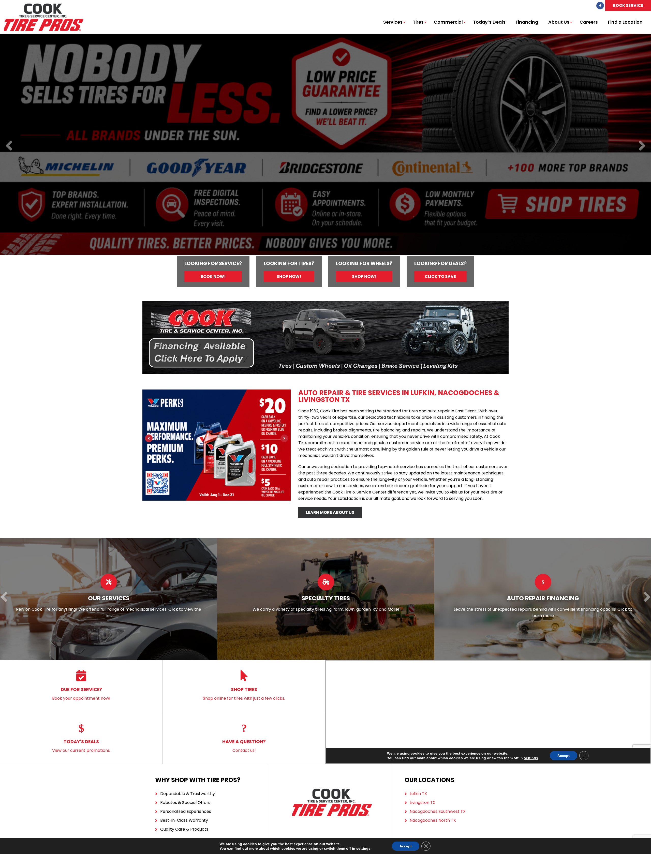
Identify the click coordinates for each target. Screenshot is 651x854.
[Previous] (9, 146)
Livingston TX (422, 802)
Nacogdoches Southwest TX (438, 811)
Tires (418, 22)
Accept (406, 846)
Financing (527, 22)
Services (393, 22)
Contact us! (244, 745)
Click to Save (440, 276)
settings (363, 848)
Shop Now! (289, 276)
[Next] (642, 146)
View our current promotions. (81, 745)
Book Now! (213, 276)
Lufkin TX (418, 794)
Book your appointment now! (81, 693)
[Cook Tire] (43, 6)
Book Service (628, 5)
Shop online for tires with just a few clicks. (244, 693)
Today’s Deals (489, 22)
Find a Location (625, 22)
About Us (558, 22)
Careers (589, 22)
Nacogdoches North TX (433, 820)
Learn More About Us (330, 512)
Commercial (448, 22)
